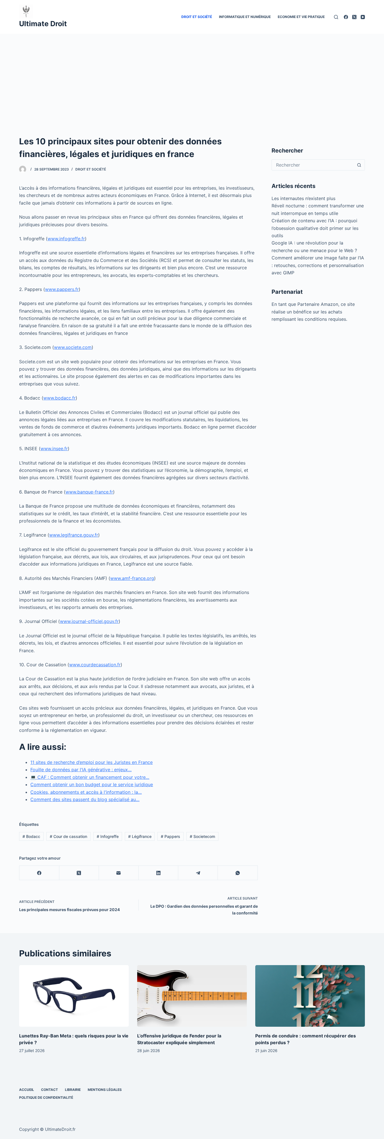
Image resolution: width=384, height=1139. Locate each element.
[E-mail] (119, 873)
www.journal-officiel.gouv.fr (89, 621)
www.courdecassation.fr (95, 664)
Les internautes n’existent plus (303, 198)
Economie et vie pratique (301, 17)
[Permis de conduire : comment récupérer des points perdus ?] (310, 996)
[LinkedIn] (158, 873)
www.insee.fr (54, 448)
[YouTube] (363, 17)
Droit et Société (196, 17)
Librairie (73, 1090)
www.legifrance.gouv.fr (73, 535)
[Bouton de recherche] (359, 165)
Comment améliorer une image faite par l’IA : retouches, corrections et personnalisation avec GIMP (318, 265)
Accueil (26, 1090)
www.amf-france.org (132, 578)
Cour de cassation (68, 836)
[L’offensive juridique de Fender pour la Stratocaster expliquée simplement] (192, 996)
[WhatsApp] (237, 873)
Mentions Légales (105, 1090)
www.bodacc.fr (59, 398)
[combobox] (313, 165)
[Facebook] (346, 17)
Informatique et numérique (245, 17)
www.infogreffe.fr (66, 238)
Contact (49, 1090)
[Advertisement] (192, 76)
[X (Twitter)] (354, 17)
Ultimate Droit (43, 23)
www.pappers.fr (62, 289)
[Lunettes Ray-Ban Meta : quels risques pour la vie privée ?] (74, 996)
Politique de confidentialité (46, 1097)
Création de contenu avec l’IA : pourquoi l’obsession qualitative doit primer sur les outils (315, 228)
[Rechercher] (336, 17)
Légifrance (140, 836)
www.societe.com (73, 347)
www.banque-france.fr (89, 492)
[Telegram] (198, 873)
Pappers (170, 836)
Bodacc (31, 836)
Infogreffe (108, 836)
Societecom (202, 836)
